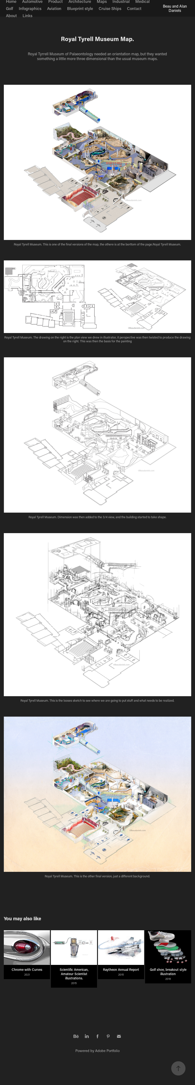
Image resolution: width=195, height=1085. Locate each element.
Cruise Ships (110, 8)
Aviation (54, 8)
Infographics (30, 8)
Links (27, 15)
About (11, 15)
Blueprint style (80, 8)
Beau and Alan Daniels (175, 8)
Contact (134, 8)
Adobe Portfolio (107, 1050)
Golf (9, 8)
